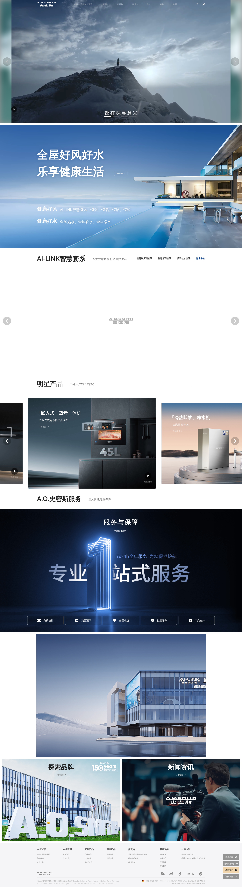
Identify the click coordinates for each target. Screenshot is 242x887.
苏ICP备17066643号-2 (179, 881)
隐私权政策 (192, 881)
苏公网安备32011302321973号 (158, 881)
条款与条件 (201, 881)
